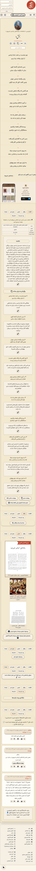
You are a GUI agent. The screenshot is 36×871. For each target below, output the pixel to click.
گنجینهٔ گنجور (11, 837)
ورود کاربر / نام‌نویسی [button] (19, 15)
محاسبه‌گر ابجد (10, 840)
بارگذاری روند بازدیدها (18, 698)
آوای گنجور (11, 842)
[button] (34, 15)
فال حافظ (28, 835)
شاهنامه (22, 31)
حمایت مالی (28, 859)
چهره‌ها (29, 857)
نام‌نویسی (9, 810)
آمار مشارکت (11, 852)
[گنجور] (31, 5)
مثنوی (15, 229)
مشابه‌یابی (28, 842)
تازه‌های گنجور (27, 844)
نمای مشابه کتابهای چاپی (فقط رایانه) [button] (19, 503)
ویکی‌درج (15, 232)
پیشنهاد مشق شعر (18, 657)
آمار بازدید (11, 854)
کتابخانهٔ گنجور (10, 835)
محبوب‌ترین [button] (15, 718)
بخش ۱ (18, 36)
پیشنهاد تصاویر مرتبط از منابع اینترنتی (19, 631)
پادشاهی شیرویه (8, 176)
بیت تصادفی (28, 831)
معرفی (29, 852)
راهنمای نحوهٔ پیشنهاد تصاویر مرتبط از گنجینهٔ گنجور (18, 636)
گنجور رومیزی (10, 831)
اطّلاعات (30, 212)
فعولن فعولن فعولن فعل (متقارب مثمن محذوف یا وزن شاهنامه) (15, 226)
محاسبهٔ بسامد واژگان (19, 523)
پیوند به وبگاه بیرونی (18, 763)
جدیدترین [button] (8, 718)
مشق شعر (12, 212)
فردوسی (28, 31)
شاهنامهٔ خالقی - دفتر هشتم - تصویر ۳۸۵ (18, 626)
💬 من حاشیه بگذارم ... (13, 723)
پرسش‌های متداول (26, 855)
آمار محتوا (28, 861)
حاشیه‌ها (14, 216)
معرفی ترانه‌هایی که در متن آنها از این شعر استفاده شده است (18, 676)
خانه (29, 828)
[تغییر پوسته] (4, 867)
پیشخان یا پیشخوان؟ (9, 846)
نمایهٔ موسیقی (27, 837)
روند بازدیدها (21, 216)
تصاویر (18, 212)
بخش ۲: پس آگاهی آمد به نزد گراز (27, 175)
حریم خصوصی (10, 861)
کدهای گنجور (11, 828)
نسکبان (12, 848)
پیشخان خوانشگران (9, 844)
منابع (12, 856)
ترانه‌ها (5, 212)
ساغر (12, 833)
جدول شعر (28, 833)
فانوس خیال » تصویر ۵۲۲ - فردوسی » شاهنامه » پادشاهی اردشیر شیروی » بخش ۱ (18, 598)
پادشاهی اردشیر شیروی (13, 31)
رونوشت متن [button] (26, 498)
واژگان (24, 212)
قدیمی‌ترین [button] (18, 720)
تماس (12, 859)
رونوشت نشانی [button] (12, 498)
